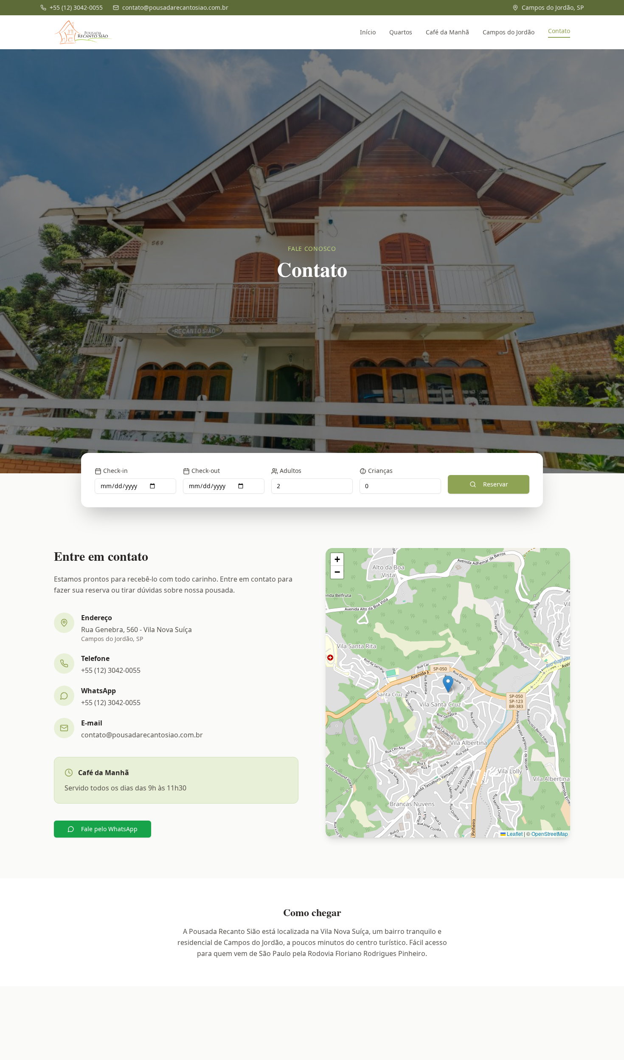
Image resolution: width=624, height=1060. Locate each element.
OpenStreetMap (549, 833)
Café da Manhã (447, 32)
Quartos (400, 32)
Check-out (205, 471)
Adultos (290, 471)
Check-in (115, 471)
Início (368, 32)
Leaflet (514, 833)
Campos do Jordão (508, 32)
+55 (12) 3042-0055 (111, 670)
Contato (559, 31)
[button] (448, 684)
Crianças (380, 471)
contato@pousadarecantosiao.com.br (142, 734)
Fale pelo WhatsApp (109, 829)
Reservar (495, 484)
